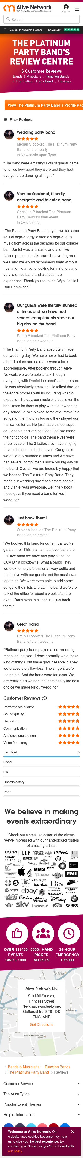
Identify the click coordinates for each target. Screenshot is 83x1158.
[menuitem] (41, 1083)
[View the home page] (27, 8)
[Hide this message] (72, 1131)
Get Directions (41, 1024)
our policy (15, 1150)
